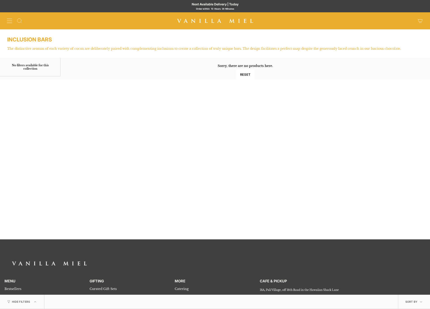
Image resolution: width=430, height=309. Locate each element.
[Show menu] (9, 21)
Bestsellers (12, 289)
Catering (182, 289)
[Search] (19, 21)
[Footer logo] (49, 263)
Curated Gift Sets (103, 289)
